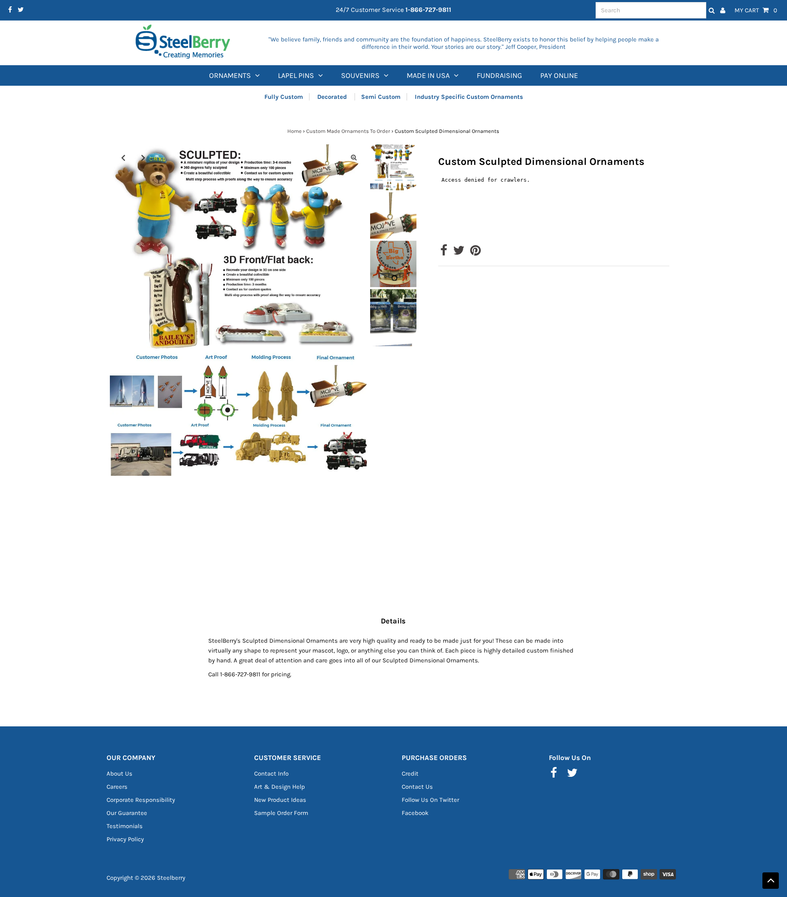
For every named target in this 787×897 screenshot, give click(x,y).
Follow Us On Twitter (430, 799)
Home (294, 131)
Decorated (332, 96)
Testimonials (125, 826)
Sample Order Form (281, 813)
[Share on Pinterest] (475, 252)
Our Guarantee (127, 813)
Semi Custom (380, 96)
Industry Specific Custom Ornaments (469, 96)
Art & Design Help (279, 786)
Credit (410, 773)
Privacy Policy (125, 839)
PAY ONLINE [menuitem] (559, 75)
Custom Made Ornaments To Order (348, 131)
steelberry (171, 877)
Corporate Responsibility (141, 799)
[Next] (143, 157)
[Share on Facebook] (443, 252)
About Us (119, 773)
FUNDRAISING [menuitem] (499, 75)
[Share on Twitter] (458, 252)
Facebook (415, 813)
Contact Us (417, 786)
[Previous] (123, 157)
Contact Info (271, 773)
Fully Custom (283, 96)
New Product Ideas (280, 799)
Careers (117, 786)
